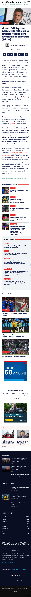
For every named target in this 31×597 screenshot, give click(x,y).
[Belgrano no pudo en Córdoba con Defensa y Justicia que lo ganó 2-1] (5, 199)
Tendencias (13, 224)
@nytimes (25, 97)
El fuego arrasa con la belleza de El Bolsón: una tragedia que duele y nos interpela (20, 468)
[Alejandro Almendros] (7, 45)
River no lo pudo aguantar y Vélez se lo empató (19, 191)
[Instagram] (13, 580)
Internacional (7, 268)
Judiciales (6, 258)
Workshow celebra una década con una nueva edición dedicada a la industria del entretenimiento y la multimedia (17, 230)
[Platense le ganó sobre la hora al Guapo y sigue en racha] (5, 217)
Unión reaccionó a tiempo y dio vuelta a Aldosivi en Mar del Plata (15, 254)
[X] (8, 54)
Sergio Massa (22, 178)
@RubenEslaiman (23, 153)
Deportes (12, 187)
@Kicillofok (13, 124)
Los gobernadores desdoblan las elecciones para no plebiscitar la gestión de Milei (19, 460)
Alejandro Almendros (19, 45)
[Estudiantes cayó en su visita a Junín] (5, 208)
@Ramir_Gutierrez (7, 155)
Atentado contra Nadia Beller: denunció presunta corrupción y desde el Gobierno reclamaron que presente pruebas (16, 273)
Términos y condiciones (8, 566)
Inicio (3, 4)
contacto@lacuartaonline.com (19, 569)
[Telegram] (19, 54)
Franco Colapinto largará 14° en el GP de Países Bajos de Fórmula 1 (16, 246)
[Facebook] (4, 54)
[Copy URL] (26, 54)
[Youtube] (21, 580)
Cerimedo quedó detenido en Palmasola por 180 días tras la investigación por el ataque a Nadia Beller (14, 263)
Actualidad (7, 4)
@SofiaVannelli (13, 153)
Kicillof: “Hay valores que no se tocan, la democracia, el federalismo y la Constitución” (23, 442)
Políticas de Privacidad (7, 562)
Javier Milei (15, 178)
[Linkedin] (11, 54)
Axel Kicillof (9, 178)
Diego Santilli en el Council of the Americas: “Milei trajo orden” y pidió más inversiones (16, 283)
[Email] (22, 54)
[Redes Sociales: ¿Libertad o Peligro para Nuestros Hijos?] (6, 477)
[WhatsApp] (15, 54)
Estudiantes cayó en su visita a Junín (19, 209)
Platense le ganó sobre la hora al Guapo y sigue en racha (18, 219)
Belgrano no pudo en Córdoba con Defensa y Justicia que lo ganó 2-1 (17, 200)
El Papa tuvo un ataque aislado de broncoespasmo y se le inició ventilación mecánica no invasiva (8, 443)
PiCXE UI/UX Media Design (10, 590)
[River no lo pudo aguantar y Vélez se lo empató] (5, 190)
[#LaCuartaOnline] (11, 2)
